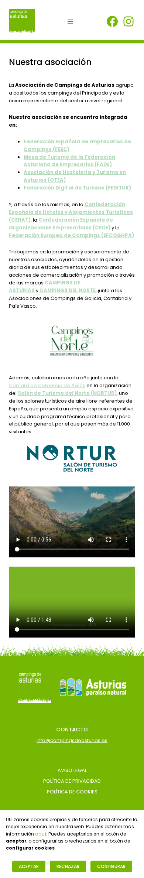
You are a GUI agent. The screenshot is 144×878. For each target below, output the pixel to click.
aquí (40, 834)
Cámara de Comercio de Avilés (47, 385)
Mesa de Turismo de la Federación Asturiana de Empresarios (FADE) (69, 161)
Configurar (111, 866)
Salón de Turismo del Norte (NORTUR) (67, 393)
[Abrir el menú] (70, 21)
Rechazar (67, 866)
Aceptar (29, 866)
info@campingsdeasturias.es (72, 740)
